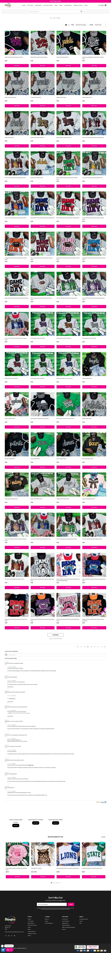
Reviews (64, 929)
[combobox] (55, 11)
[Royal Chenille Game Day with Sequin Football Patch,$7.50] (43, 203)
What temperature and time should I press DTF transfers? (15, 692)
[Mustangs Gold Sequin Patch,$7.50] (17, 484)
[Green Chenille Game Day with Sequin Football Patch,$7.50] (68, 163)
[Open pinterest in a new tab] (14, 936)
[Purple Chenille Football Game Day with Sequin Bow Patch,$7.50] (43, 605)
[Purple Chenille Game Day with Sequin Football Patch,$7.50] (94, 203)
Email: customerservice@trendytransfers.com (14, 931)
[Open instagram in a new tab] (9, 936)
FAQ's (80, 923)
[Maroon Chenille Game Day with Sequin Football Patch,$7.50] (43, 243)
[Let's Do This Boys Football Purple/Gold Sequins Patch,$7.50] (17, 524)
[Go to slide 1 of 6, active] (51, 882)
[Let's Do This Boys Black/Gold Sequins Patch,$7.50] (94, 163)
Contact (81, 921)
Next (104, 646)
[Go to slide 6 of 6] (59, 882)
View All (103, 836)
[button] (7, 673)
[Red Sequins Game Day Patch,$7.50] (17, 364)
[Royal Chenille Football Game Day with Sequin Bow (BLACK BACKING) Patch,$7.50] (68, 564)
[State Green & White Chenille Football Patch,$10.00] (93, 854)
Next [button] (81, 1)
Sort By (91, 25)
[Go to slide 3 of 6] (54, 882)
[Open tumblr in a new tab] (12, 936)
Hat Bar (29, 927)
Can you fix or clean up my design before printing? (14, 663)
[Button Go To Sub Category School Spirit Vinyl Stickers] (56, 811)
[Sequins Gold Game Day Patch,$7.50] (43, 123)
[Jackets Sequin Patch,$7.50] (94, 83)
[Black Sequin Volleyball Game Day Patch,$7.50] (43, 404)
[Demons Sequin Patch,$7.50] (68, 444)
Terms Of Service (65, 921)
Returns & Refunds (66, 925)
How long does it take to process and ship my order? (14, 760)
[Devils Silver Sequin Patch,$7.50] (43, 484)
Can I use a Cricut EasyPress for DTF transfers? (13, 746)
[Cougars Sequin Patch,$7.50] (68, 83)
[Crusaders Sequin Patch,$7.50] (43, 83)
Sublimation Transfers (32, 933)
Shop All (29, 919)
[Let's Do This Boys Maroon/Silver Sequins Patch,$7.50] (94, 123)
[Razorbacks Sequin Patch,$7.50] (17, 83)
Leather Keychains (31, 931)
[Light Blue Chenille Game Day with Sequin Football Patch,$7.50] (94, 243)
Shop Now (16, 825)
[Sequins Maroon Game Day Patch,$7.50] (68, 123)
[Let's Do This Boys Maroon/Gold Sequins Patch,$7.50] (17, 163)
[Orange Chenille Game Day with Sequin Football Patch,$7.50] (17, 243)
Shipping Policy (65, 923)
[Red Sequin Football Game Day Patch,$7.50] (43, 43)
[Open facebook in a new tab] (6, 936)
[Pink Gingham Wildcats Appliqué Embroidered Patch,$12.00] (17, 854)
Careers (46, 921)
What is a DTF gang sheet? (9, 787)
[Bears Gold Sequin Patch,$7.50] (94, 444)
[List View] (68, 24)
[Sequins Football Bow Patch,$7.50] (94, 484)
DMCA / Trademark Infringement (68, 927)
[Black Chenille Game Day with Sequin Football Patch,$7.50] (17, 283)
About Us (47, 919)
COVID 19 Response (49, 923)
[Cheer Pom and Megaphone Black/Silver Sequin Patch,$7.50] (94, 43)
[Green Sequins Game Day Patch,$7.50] (43, 364)
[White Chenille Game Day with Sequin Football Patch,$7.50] (43, 283)
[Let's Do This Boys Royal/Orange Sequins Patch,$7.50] (17, 203)
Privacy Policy (65, 919)
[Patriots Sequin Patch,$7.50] (17, 444)
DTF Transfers (31, 921)
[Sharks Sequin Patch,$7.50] (17, 123)
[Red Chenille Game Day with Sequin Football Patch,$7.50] (68, 203)
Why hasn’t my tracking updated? (11, 773)
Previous (77, 646)
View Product (16, 65)
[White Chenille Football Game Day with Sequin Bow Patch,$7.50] (43, 564)
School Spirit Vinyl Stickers (55, 819)
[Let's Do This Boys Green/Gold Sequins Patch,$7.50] (68, 524)
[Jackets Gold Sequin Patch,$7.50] (68, 43)
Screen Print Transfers (32, 925)
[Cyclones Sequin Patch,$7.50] (17, 404)
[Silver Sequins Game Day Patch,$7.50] (94, 324)
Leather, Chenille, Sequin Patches (15, 821)
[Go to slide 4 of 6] (56, 882)
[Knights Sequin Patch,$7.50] (94, 364)
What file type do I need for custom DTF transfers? (14, 721)
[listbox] (100, 24)
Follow (6, 664)
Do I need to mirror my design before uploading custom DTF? (16, 735)
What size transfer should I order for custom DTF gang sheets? (16, 706)
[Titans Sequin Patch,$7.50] (43, 444)
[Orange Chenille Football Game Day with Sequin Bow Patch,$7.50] (94, 605)
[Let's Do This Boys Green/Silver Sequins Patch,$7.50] (68, 283)
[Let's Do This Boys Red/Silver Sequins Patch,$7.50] (94, 524)
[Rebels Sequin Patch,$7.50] (94, 404)
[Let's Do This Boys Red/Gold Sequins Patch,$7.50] (17, 564)
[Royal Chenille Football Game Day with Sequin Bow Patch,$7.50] (94, 564)
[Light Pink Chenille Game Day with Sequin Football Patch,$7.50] (68, 243)
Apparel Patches (31, 923)
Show (72, 25)
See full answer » (10, 686)
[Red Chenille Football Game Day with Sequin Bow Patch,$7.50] (17, 605)
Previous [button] (30, 1)
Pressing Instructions (83, 919)
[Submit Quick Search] (81, 11)
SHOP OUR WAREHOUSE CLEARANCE (55, 1)
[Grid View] (66, 24)
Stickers (29, 935)
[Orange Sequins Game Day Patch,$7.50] (68, 324)
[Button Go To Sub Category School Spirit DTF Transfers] (36, 811)
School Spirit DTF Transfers (35, 819)
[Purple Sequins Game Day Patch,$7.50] (43, 324)
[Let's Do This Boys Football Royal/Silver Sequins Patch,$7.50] (17, 324)
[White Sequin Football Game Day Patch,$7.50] (68, 404)
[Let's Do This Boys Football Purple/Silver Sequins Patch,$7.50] (94, 283)
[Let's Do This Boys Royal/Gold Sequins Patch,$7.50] (43, 524)
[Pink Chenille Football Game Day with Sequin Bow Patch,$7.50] (68, 605)
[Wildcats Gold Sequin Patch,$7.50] (43, 163)
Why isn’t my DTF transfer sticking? (11, 677)
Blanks (29, 929)
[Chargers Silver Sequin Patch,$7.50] (68, 484)
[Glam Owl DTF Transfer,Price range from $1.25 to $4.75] (43, 854)
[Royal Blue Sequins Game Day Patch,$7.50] (68, 364)
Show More (55, 635)
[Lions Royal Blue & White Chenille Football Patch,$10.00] (68, 854)
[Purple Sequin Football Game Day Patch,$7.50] (17, 43)
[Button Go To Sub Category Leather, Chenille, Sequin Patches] (16, 811)
